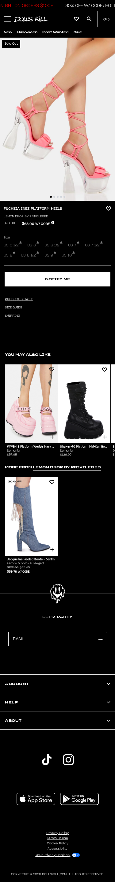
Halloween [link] (27, 32)
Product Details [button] (19, 299)
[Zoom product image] (57, 119)
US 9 (48, 255)
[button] (7, 19)
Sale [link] (78, 32)
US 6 (31, 245)
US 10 (67, 255)
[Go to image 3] (58, 197)
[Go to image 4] (61, 197)
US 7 (72, 245)
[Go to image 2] (54, 197)
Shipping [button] (12, 315)
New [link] (8, 32)
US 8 (8, 255)
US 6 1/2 (51, 245)
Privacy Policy (57, 833)
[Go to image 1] (51, 197)
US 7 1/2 (92, 245)
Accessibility (57, 848)
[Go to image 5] (64, 197)
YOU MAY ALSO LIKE (28, 354)
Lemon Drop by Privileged (26, 216)
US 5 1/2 (11, 245)
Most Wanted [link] (55, 32)
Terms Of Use (57, 838)
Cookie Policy (57, 843)
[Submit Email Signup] (100, 639)
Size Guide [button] (13, 307)
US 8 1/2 (28, 255)
